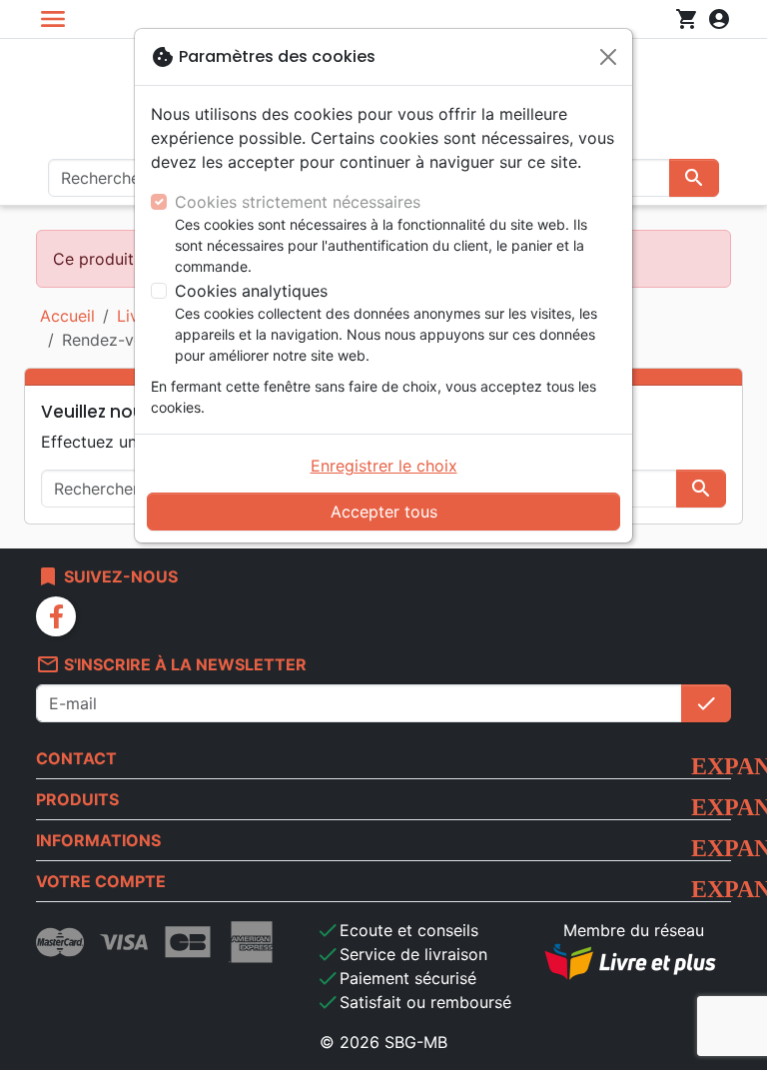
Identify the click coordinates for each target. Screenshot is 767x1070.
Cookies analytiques (251, 291)
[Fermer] (608, 57)
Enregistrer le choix (384, 466)
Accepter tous (384, 512)
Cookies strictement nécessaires (297, 202)
